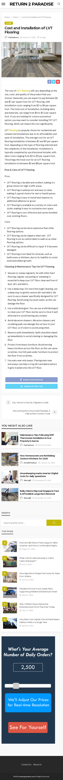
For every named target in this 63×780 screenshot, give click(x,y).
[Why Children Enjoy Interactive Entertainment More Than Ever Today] (10, 608)
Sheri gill (27, 480)
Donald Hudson (30, 463)
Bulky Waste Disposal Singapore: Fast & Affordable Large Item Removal (39, 492)
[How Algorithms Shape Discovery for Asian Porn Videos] (10, 577)
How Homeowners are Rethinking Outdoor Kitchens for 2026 (37, 457)
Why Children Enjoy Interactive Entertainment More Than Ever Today (37, 605)
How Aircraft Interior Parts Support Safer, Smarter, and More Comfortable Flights (38, 544)
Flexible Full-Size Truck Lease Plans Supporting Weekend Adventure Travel (38, 590)
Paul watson (13, 37)
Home (8, 23)
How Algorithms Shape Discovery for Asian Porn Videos (39, 574)
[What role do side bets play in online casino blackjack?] (10, 562)
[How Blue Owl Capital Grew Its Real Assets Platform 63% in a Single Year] (10, 623)
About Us (37, 764)
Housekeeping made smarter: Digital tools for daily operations (39, 474)
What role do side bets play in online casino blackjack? (36, 559)
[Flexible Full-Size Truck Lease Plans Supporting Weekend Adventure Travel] (10, 592)
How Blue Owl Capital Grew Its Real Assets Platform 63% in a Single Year (39, 620)
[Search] (58, 4)
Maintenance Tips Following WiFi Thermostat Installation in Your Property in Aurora (37, 438)
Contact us (26, 764)
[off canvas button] (3, 4)
